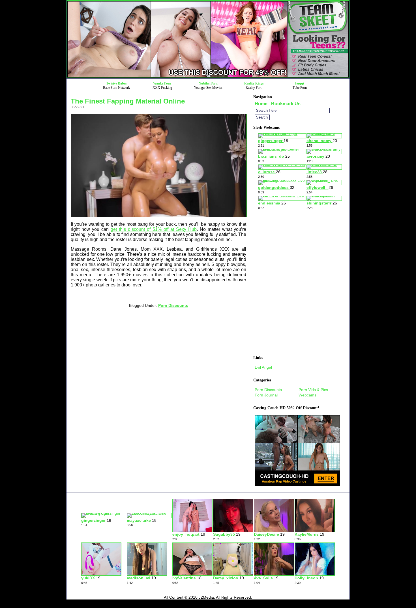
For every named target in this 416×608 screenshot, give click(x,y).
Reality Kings (254, 83)
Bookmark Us (286, 103)
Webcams (307, 395)
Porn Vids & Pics (313, 389)
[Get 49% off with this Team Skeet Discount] (208, 76)
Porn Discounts (173, 305)
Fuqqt (299, 83)
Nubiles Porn (208, 83)
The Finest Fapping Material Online (128, 101)
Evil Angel (263, 367)
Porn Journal (266, 395)
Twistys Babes (116, 83)
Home (261, 103)
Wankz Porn (162, 83)
